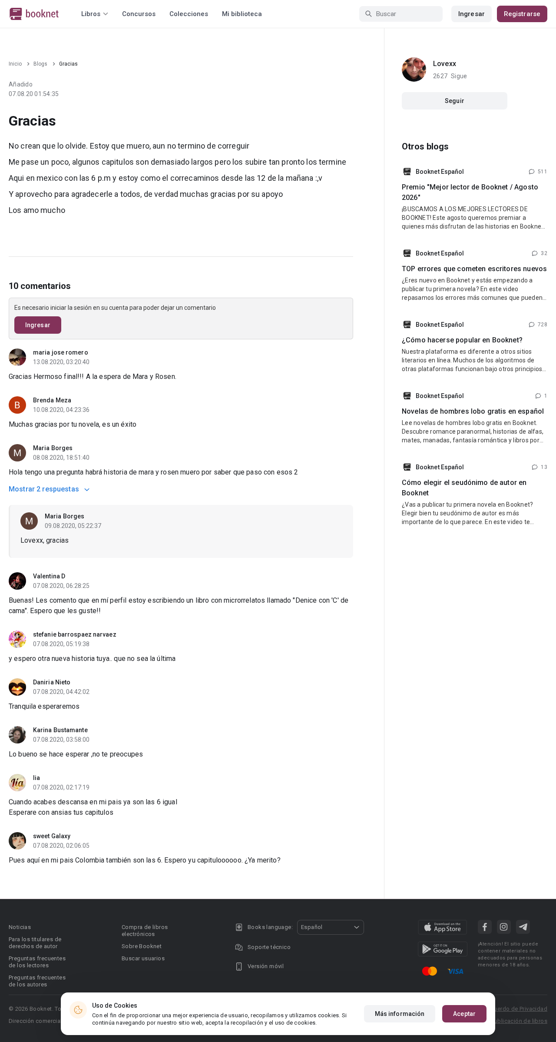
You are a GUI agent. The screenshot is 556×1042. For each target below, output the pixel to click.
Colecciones (188, 14)
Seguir (454, 100)
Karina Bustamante (60, 730)
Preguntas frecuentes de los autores (37, 981)
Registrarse (522, 14)
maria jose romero (60, 352)
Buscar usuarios (143, 958)
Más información (400, 1013)
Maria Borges (53, 448)
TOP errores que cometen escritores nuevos (474, 269)
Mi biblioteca (242, 14)
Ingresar (471, 14)
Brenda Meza (52, 400)
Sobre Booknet (142, 946)
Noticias (20, 927)
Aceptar (464, 1013)
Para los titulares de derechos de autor (35, 942)
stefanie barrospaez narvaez (74, 634)
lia (36, 777)
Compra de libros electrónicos (145, 930)
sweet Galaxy (51, 836)
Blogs (40, 64)
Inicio (15, 64)
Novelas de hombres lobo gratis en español (473, 411)
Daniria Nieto (51, 682)
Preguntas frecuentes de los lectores (37, 962)
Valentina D (49, 576)
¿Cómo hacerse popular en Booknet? (462, 340)
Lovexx (444, 64)
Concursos (139, 14)
